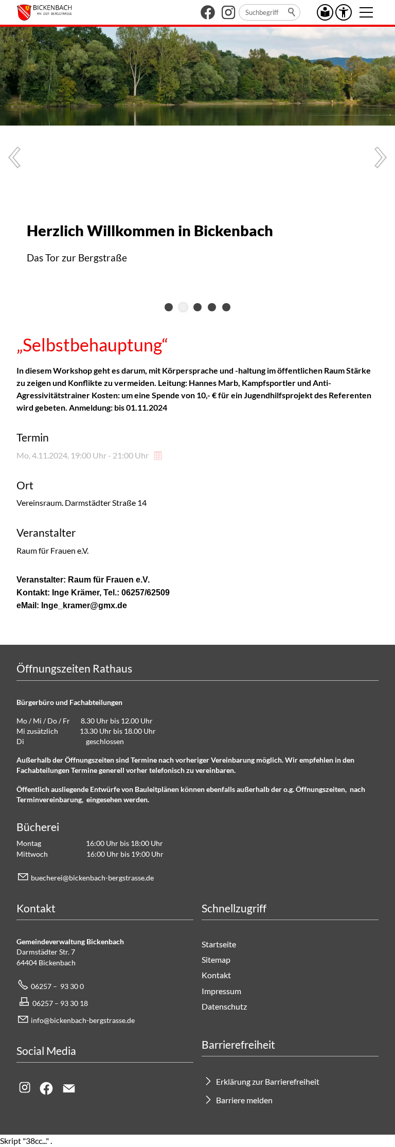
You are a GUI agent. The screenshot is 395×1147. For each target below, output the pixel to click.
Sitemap (216, 959)
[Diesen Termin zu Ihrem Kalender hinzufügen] (159, 455)
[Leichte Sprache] (325, 12)
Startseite (219, 944)
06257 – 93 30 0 (57, 986)
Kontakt (216, 975)
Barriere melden (244, 1100)
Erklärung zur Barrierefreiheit (267, 1081)
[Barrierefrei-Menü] (343, 12)
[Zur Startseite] (44, 12)
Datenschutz (224, 1006)
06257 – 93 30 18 (60, 1003)
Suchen (292, 12)
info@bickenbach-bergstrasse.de (83, 1020)
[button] (208, 12)
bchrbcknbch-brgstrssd (90, 877)
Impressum (221, 991)
